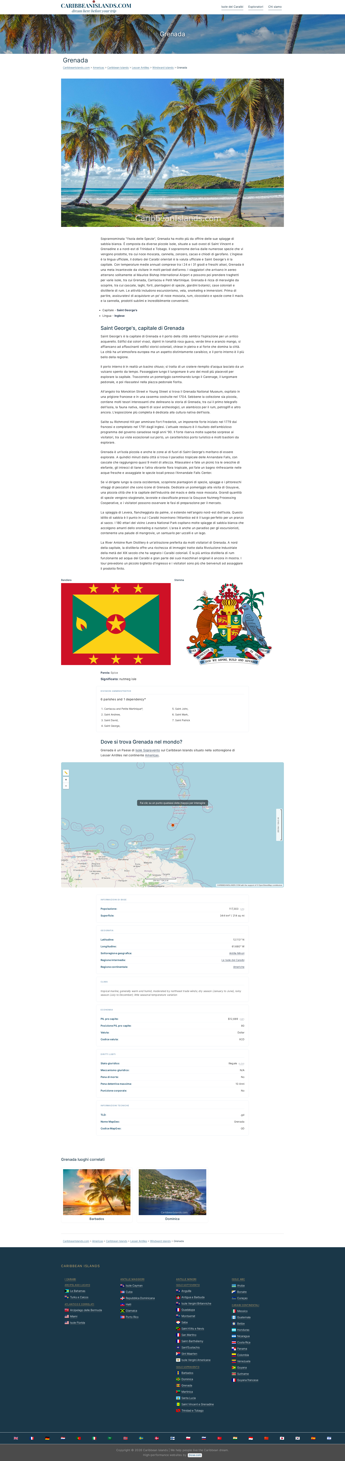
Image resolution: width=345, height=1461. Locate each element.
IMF (241, 1019)
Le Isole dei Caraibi (233, 960)
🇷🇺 (204, 1438)
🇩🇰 (157, 1438)
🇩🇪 (47, 1438)
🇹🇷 (219, 1438)
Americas (98, 67)
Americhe (238, 966)
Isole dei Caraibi (232, 6)
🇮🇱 (329, 1438)
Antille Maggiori (132, 1279)
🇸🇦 (110, 1438)
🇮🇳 (235, 1438)
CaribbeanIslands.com (76, 67)
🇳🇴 (125, 1438)
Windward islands (163, 67)
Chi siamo (275, 6)
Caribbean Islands (118, 67)
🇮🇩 (251, 1438)
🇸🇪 (141, 1438)
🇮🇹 (94, 1438)
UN (242, 909)
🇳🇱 (63, 1438)
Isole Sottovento (188, 1285)
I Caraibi (70, 1279)
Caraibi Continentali (245, 1305)
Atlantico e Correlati (79, 1304)
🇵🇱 (188, 1438)
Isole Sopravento (147, 750)
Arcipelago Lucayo (77, 1285)
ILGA (241, 1063)
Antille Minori (236, 953)
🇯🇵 (282, 1438)
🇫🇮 (172, 1438)
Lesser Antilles (140, 67)
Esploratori (255, 6)
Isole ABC (238, 1279)
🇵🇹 (78, 1438)
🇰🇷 (297, 1438)
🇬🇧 (16, 1438)
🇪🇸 (313, 1438)
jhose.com (195, 1455)
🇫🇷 (31, 1438)
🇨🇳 (266, 1438)
